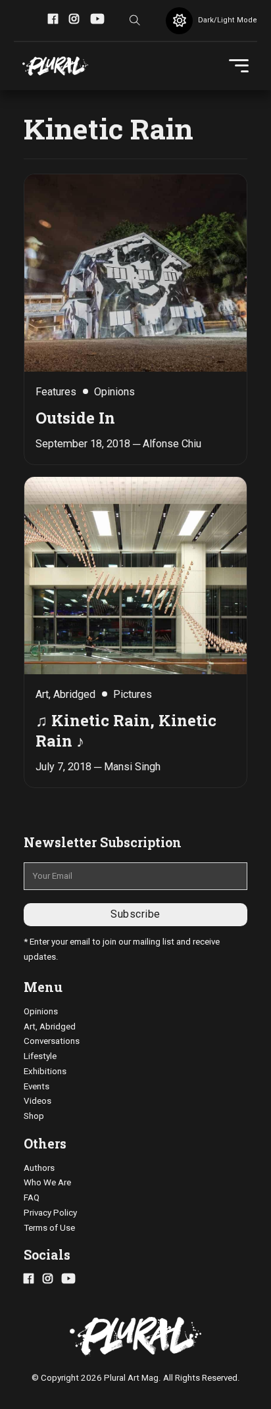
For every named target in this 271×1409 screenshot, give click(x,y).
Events (36, 1086)
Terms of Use (49, 1228)
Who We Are (47, 1182)
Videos (37, 1101)
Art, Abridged (50, 1026)
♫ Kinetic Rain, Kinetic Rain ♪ (126, 730)
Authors (39, 1168)
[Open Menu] (239, 66)
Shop (34, 1116)
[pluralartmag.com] (55, 66)
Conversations (52, 1041)
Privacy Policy (50, 1213)
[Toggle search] (135, 20)
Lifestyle (40, 1056)
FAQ (31, 1197)
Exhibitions (45, 1071)
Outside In (75, 417)
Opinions (41, 1011)
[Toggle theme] (179, 20)
